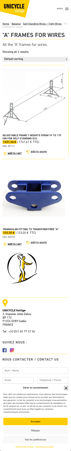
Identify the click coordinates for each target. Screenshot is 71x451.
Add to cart (14, 153)
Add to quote (39, 151)
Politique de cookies (25, 447)
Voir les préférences (35, 439)
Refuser (35, 430)
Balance (16, 24)
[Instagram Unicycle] (12, 350)
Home (5, 24)
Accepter (35, 421)
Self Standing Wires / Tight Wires (42, 24)
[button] (66, 388)
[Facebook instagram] (4, 350)
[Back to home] (15, 9)
